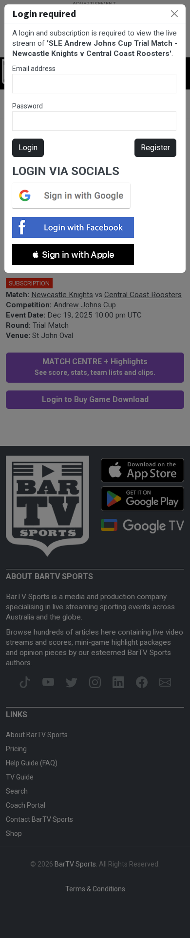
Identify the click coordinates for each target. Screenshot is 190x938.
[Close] (174, 13)
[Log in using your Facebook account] (76, 227)
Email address (34, 68)
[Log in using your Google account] (74, 195)
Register (155, 147)
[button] (73, 254)
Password (27, 106)
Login (28, 147)
